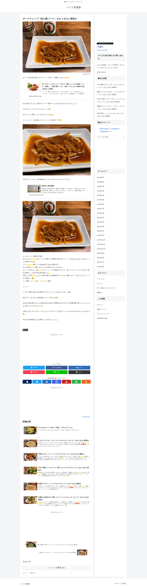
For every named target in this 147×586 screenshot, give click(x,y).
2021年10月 (101, 249)
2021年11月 (101, 244)
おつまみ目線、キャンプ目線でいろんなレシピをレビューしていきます (111, 66)
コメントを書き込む (56, 568)
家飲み (26, 329)
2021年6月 (100, 266)
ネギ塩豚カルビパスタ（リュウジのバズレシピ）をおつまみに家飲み (111, 86)
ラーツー (100, 283)
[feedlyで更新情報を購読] (76, 382)
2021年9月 (100, 253)
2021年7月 (100, 262)
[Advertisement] (57, 348)
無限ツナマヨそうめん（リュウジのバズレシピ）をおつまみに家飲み (111, 93)
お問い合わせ (101, 72)
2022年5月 (100, 217)
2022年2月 (100, 231)
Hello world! (104, 128)
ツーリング (101, 279)
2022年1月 (100, 235)
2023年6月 (100, 177)
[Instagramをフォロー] (56, 382)
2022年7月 (100, 208)
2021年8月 (100, 258)
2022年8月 (100, 204)
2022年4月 (100, 222)
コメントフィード (103, 314)
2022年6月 (100, 213)
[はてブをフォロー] (46, 382)
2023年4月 (100, 186)
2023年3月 (100, 191)
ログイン (100, 305)
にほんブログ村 (102, 50)
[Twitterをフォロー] (37, 382)
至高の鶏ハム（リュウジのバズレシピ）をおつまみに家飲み (111, 115)
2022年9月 (100, 200)
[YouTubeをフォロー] (66, 382)
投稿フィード (101, 309)
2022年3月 (100, 226)
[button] (123, 137)
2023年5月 (100, 182)
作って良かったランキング (106, 288)
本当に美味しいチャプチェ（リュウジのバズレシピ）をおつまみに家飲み (111, 100)
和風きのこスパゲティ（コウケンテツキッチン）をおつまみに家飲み (111, 107)
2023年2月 (100, 195)
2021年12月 (101, 240)
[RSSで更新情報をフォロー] (86, 382)
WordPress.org (102, 318)
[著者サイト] (27, 382)
